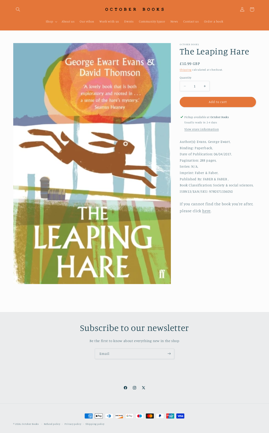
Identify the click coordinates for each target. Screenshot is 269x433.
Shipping (185, 69)
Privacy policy (73, 423)
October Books (30, 423)
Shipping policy (95, 423)
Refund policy (52, 423)
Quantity (185, 77)
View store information (201, 129)
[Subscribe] (169, 354)
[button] (18, 9)
